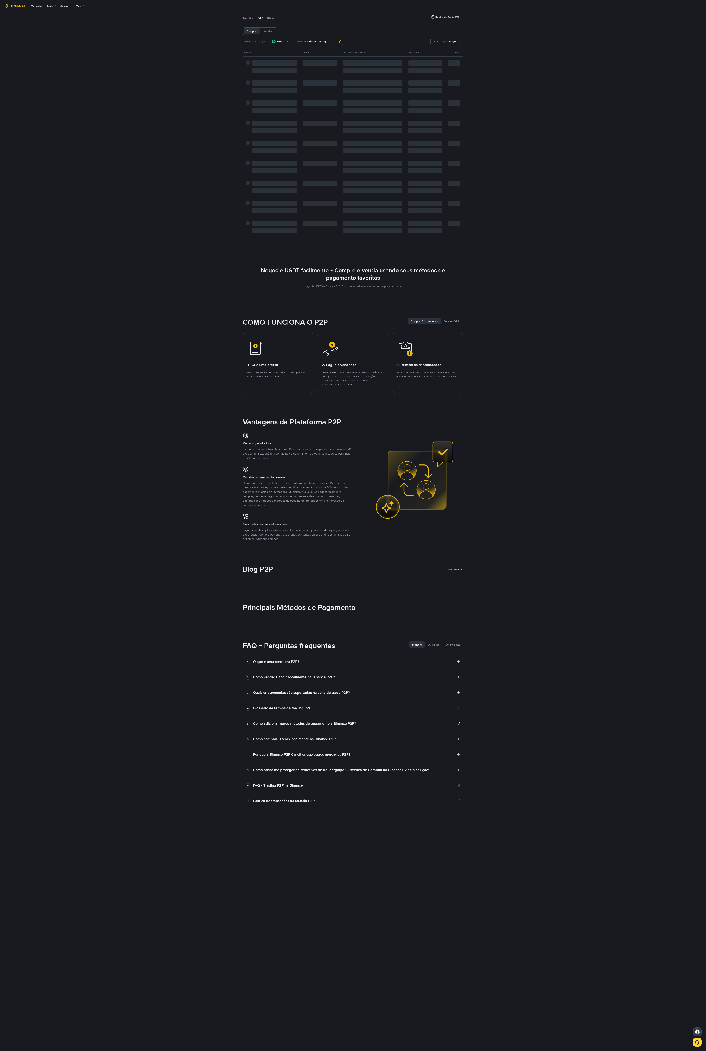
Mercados (36, 6)
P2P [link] (260, 18)
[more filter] (339, 41)
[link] (356, 708)
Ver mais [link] (453, 569)
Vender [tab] (268, 31)
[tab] (248, 17)
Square (64, 6)
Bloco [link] (270, 18)
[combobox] (280, 41)
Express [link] (248, 18)
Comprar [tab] (252, 31)
